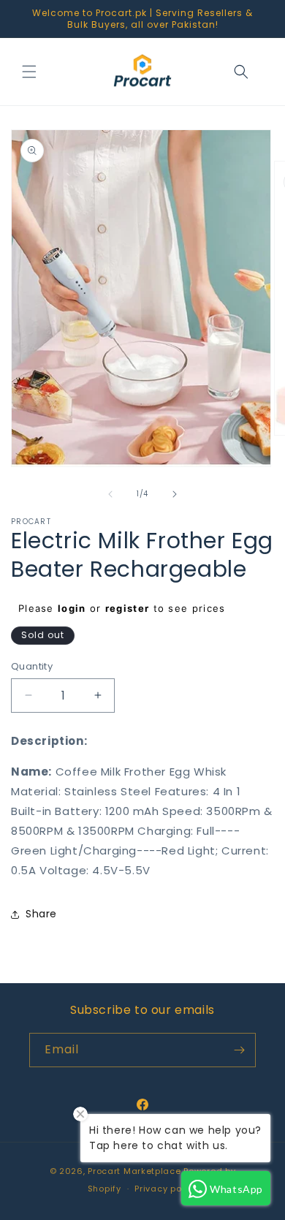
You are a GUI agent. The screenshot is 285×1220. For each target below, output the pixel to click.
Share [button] (41, 913)
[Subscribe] (239, 1050)
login (72, 608)
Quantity (32, 666)
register (127, 608)
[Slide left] (110, 494)
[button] (29, 72)
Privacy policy (165, 1188)
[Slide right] (175, 494)
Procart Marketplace (134, 1171)
